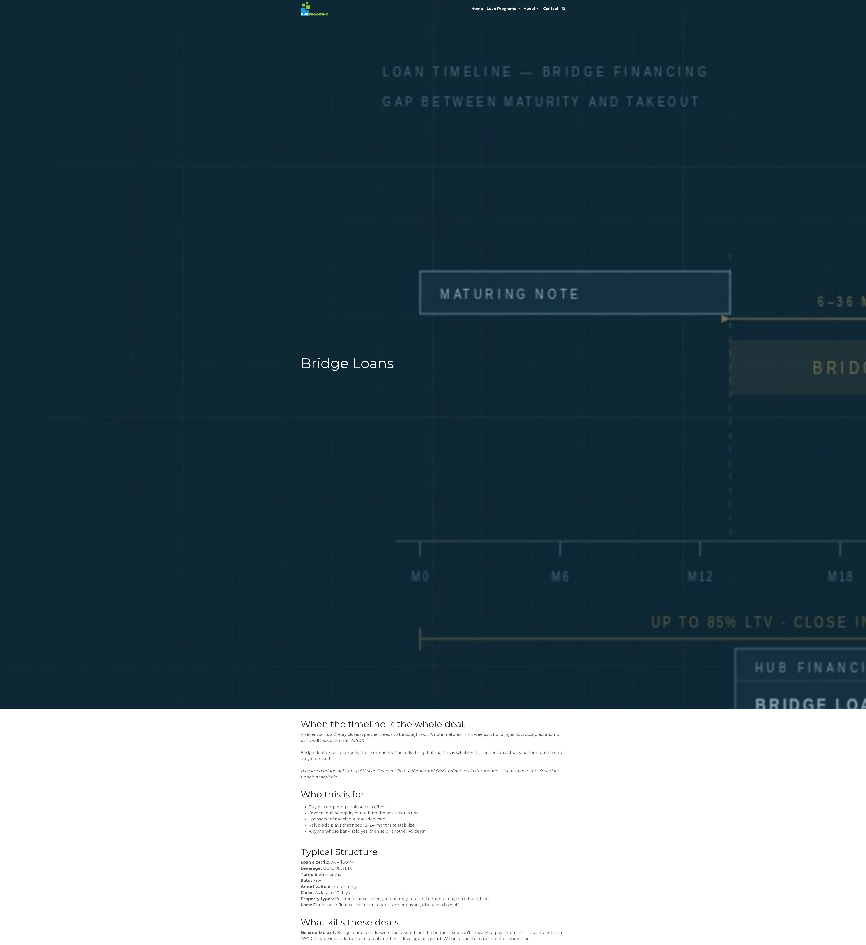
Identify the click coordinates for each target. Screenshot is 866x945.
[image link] (314, 9)
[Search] (564, 9)
